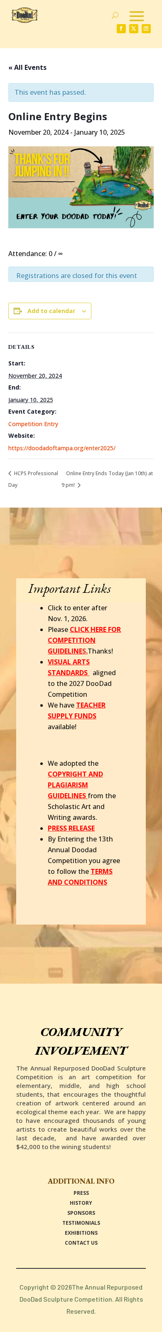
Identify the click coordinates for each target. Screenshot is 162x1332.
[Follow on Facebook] (121, 28)
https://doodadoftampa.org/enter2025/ (61, 448)
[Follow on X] (133, 28)
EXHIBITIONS (81, 1232)
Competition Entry (33, 424)
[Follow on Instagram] (146, 28)
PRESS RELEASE (71, 828)
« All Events (27, 67)
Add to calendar (51, 311)
